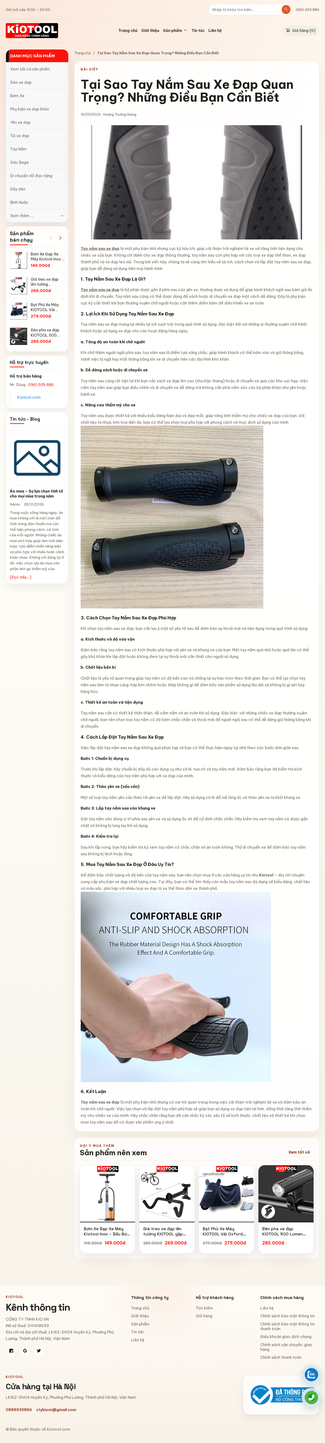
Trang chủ (128, 30)
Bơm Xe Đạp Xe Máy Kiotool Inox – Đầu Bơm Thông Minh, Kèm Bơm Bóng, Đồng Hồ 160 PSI (107, 1236)
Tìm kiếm (204, 1308)
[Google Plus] (25, 1351)
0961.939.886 (307, 9)
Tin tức (198, 30)
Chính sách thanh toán (280, 1357)
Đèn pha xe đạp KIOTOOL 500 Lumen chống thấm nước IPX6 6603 (285, 1236)
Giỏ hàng (204, 1316)
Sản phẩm (140, 1324)
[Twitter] (38, 1351)
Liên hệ (215, 30)
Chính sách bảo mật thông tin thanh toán (287, 1326)
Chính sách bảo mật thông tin (287, 1316)
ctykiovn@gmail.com (56, 1409)
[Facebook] (11, 1351)
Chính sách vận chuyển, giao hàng (286, 1347)
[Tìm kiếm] (286, 9)
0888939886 (19, 1409)
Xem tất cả (299, 1152)
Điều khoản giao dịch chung (285, 1336)
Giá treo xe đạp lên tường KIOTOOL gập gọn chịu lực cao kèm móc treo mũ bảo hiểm (165, 1236)
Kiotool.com (29, 397)
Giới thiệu (150, 30)
